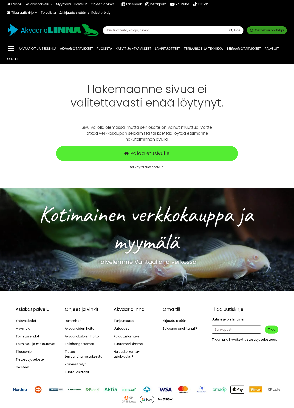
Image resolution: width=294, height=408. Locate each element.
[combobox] (173, 30)
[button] (260, 339)
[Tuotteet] (11, 49)
